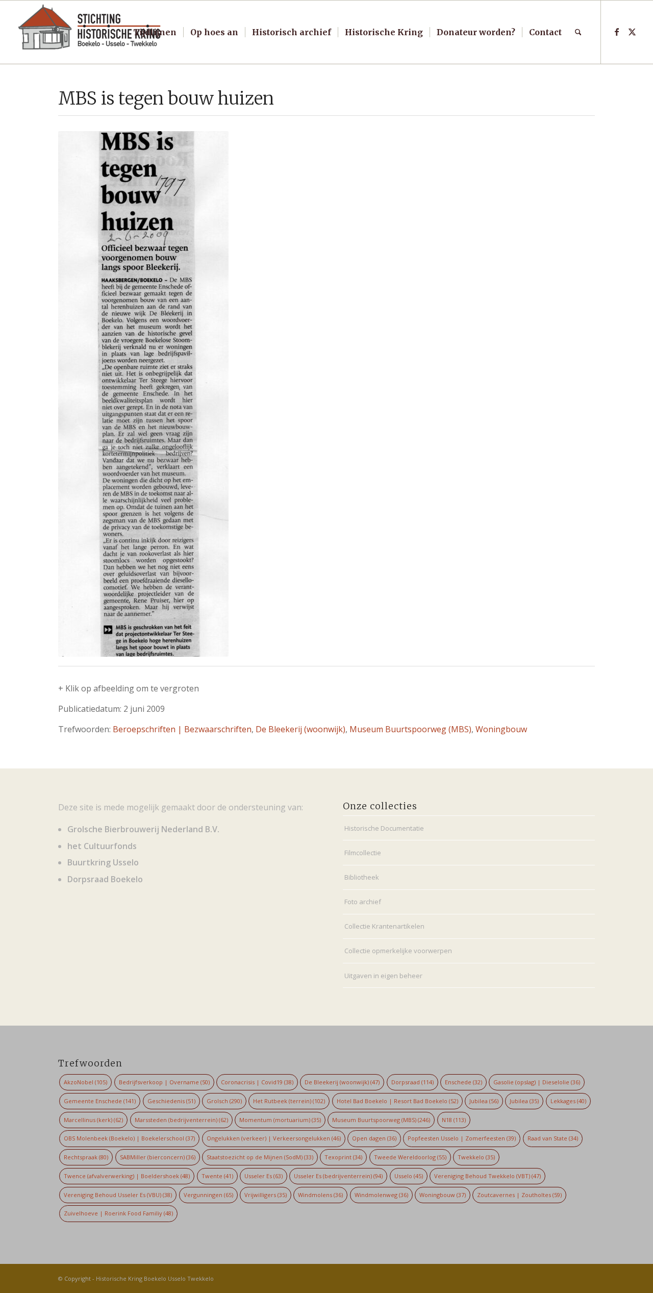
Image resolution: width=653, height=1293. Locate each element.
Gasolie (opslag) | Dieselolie (536, 1082)
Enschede (463, 1082)
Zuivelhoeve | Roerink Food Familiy (118, 1213)
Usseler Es (263, 1176)
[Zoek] (578, 32)
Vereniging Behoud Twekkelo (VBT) (487, 1176)
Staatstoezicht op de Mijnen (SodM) (260, 1157)
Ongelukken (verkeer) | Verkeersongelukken (274, 1138)
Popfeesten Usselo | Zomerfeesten (462, 1138)
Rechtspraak (86, 1157)
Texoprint (343, 1157)
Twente (217, 1176)
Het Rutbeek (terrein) (289, 1101)
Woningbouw (501, 729)
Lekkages (568, 1101)
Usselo (408, 1176)
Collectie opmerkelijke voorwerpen (398, 950)
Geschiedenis (171, 1101)
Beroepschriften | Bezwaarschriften (182, 729)
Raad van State (553, 1138)
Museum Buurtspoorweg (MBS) (410, 729)
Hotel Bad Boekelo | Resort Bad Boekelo (397, 1101)
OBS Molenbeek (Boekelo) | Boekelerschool (129, 1138)
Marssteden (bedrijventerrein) (181, 1120)
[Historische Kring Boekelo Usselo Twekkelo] (89, 32)
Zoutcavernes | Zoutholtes (519, 1195)
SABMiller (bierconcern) (157, 1157)
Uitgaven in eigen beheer (383, 975)
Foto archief (362, 901)
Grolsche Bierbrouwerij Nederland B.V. (143, 829)
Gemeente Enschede (100, 1101)
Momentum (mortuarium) (280, 1120)
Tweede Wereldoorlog (410, 1157)
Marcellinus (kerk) (93, 1120)
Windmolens (320, 1195)
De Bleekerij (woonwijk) (300, 729)
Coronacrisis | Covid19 (257, 1082)
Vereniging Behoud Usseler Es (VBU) (118, 1195)
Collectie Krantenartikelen (384, 926)
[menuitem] (155, 32)
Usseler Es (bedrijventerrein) (338, 1176)
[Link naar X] (632, 31)
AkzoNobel (85, 1082)
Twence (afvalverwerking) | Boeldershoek (127, 1176)
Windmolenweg (381, 1195)
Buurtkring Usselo (103, 862)
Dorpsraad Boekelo (105, 879)
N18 (454, 1120)
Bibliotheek (361, 877)
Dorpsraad (412, 1082)
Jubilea (483, 1101)
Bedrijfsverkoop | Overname (164, 1082)
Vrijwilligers (265, 1195)
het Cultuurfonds (102, 846)
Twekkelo (476, 1157)
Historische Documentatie (384, 828)
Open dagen (374, 1138)
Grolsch (224, 1101)
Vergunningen (208, 1195)
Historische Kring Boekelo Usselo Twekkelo (155, 1278)
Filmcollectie (362, 852)
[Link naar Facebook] (616, 31)
